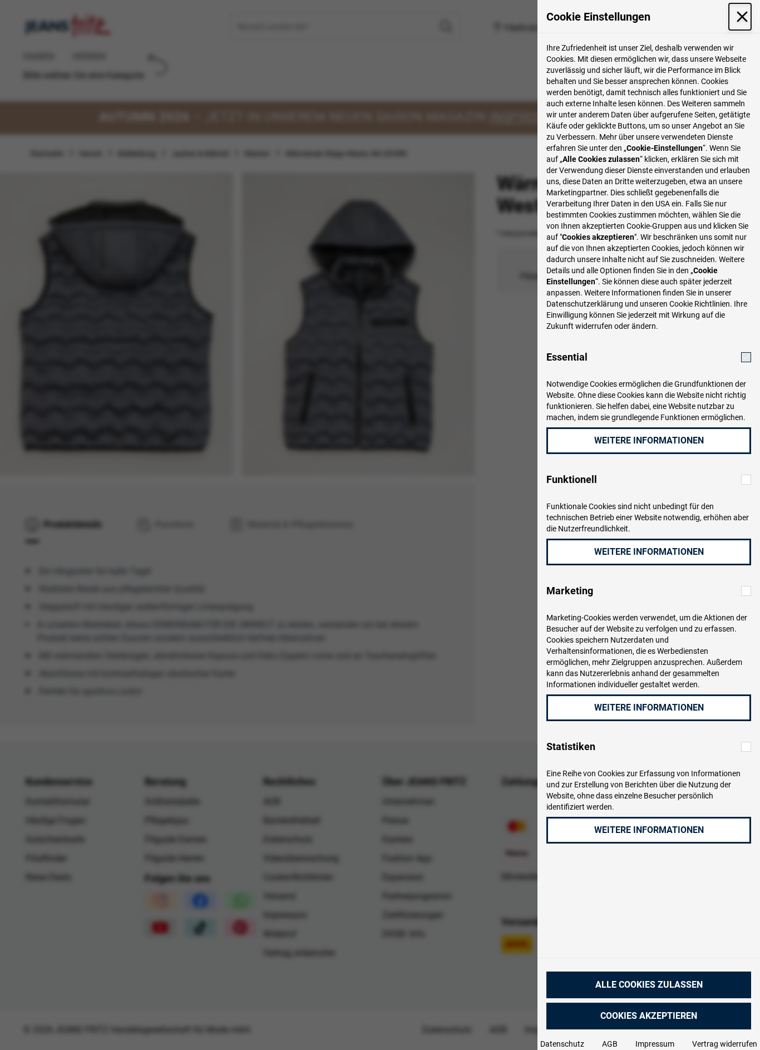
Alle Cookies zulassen (649, 984)
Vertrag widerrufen (724, 1043)
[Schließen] (740, 16)
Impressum (654, 1043)
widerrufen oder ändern (615, 326)
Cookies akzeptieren (648, 1015)
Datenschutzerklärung (584, 303)
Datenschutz (562, 1043)
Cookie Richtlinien (699, 303)
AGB (610, 1043)
